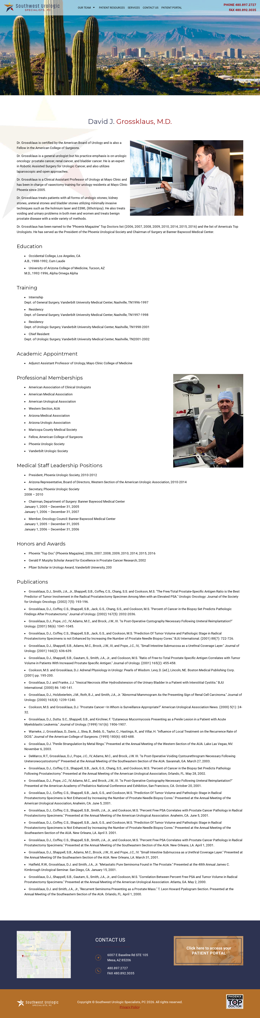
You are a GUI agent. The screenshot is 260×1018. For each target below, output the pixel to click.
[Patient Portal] (208, 962)
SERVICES (134, 7)
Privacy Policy (130, 1007)
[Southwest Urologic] (31, 9)
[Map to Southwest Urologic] (44, 975)
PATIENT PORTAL (171, 7)
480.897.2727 (245, 5)
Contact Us (150, 7)
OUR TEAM (84, 7)
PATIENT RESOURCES (112, 7)
